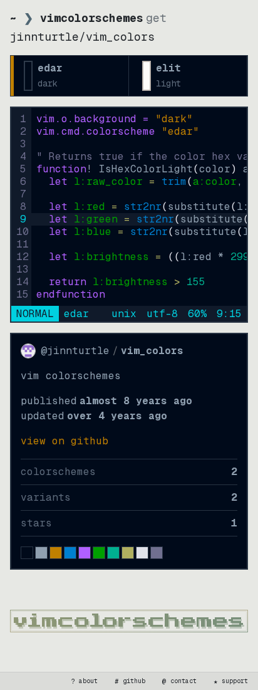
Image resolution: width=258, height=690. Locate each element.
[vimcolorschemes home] (129, 621)
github (130, 681)
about (84, 681)
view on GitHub (64, 440)
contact (179, 681)
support (231, 681)
